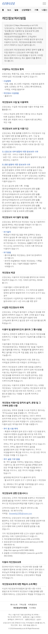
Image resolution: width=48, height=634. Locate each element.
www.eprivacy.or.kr (33, 542)
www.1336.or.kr (28, 539)
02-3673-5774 (16, 617)
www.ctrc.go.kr (34, 553)
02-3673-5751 (17, 511)
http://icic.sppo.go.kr (13, 550)
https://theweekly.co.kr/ (24, 25)
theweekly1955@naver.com (20, 513)
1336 (37, 539)
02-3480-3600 (27, 550)
